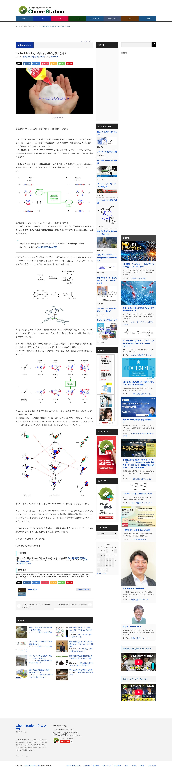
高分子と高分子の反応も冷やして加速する (107, 232)
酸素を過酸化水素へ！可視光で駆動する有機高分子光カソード (138, 309)
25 (110, 565)
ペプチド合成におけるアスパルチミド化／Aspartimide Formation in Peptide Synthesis (138, 343)
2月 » (104, 573)
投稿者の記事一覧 (83, 589)
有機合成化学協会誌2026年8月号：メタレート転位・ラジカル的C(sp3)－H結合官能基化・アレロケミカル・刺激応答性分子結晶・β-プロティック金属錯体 (138, 463)
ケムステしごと (82, 649)
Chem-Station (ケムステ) (31, 727)
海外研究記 (85, 665)
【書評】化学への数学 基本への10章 (136, 530)
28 (98, 570)
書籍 (129, 19)
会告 (145, 433)
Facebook (117, 765)
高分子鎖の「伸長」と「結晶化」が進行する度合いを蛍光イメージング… (80, 629)
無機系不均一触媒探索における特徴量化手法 (138, 421)
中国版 (142, 765)
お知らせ (87, 765)
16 (104, 560)
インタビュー (94, 19)
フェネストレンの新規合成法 (107, 201)
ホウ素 (42, 57)
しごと (77, 19)
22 (101, 565)
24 (107, 565)
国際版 (134, 765)
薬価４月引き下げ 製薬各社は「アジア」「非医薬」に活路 (107, 280)
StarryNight (54, 57)
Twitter (126, 765)
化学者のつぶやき (28, 57)
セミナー (140, 433)
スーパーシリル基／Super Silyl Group (137, 494)
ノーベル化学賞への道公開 (107, 152)
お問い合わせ (152, 765)
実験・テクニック (41, 677)
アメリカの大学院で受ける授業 (80, 670)
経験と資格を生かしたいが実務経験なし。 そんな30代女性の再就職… (81, 644)
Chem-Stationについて (73, 765)
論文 (36, 57)
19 (112, 560)
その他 (133, 539)
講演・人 (38, 663)
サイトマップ (106, 765)
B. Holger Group (24, 563)
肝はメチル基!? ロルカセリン (107, 133)
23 (104, 565)
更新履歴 (96, 765)
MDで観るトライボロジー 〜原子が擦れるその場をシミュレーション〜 (138, 265)
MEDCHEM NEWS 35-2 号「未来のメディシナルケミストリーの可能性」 (138, 383)
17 (107, 560)
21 (98, 565)
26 (112, 565)
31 (107, 570)
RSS (26, 756)
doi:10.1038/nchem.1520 (47, 247)
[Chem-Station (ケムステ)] (41, 10)
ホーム (24, 19)
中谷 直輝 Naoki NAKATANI (133, 588)
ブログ (42, 19)
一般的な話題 (41, 660)
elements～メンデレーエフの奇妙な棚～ (106, 185)
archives (134, 433)
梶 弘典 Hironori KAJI (132, 627)
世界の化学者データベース (139, 600)
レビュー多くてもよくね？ (107, 320)
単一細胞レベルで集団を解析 (107, 161)
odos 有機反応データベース (142, 355)
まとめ (147, 19)
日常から (78, 665)
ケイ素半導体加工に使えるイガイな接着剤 (72, 604)
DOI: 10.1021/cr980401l (77, 558)
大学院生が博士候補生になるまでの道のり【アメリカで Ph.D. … (80, 658)
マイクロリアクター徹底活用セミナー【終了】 (107, 310)
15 (101, 560)
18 (110, 560)
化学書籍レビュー (141, 539)
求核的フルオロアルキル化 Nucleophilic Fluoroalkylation (36, 606)
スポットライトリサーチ (139, 322)
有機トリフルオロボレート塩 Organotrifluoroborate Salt (107, 257)
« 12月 (99, 573)
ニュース (60, 19)
